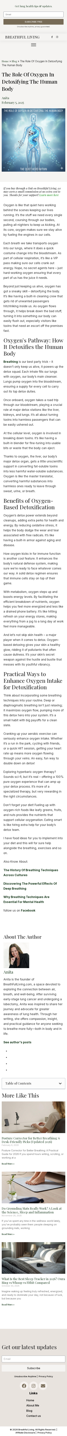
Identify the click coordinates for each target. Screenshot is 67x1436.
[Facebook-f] (52, 37)
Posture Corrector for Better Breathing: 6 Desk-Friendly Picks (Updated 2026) (31, 1140)
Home (5, 61)
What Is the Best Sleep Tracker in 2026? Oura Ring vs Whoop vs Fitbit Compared (33, 1281)
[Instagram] (57, 37)
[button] (60, 1083)
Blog (14, 61)
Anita (8, 972)
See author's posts (17, 1042)
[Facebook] (24, 1385)
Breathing (10, 361)
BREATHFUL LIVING (22, 37)
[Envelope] (43, 1385)
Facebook (28, 910)
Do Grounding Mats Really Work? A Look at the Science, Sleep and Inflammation (32, 1210)
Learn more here (49, 195)
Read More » (8, 1163)
